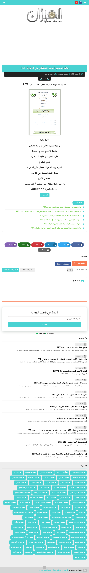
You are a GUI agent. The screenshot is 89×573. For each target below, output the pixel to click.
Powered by (50, 333)
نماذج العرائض (79, 557)
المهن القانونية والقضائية (42, 502)
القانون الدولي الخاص (57, 492)
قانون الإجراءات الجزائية (76, 522)
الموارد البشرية (24, 502)
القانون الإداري (79, 482)
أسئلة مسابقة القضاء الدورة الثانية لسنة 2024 (71, 418)
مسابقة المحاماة (52, 547)
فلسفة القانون (79, 517)
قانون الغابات (46, 532)
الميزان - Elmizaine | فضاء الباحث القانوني (52, 570)
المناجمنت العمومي (77, 502)
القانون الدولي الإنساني (76, 492)
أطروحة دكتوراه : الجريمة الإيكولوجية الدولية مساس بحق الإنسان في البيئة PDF (59, 454)
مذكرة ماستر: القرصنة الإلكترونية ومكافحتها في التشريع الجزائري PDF (60, 215)
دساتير (81, 512)
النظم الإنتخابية (9, 502)
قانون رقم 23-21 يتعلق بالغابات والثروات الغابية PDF (68, 406)
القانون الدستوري (59, 487)
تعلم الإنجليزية (79, 507)
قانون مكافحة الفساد (59, 537)
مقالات (28, 547)
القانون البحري (64, 482)
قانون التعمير (79, 527)
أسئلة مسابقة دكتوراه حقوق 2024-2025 (72, 442)
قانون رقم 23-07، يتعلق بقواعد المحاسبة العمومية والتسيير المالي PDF (62, 359)
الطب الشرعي (63, 477)
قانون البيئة (31, 522)
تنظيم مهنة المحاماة (48, 507)
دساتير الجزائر (69, 512)
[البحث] (4, 2)
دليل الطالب (55, 512)
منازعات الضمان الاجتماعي (43, 552)
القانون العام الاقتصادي (21, 492)
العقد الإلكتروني (48, 477)
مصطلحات (39, 547)
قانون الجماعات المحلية (48, 527)
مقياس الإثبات (15, 547)
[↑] (44, 567)
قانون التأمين (18, 522)
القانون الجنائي (20, 482)
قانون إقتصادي (41, 517)
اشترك (44, 324)
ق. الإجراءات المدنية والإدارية (60, 517)
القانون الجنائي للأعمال (76, 487)
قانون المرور (32, 532)
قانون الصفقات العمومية (76, 532)
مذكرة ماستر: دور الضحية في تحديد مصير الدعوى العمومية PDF (62, 207)
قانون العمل (59, 532)
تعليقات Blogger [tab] (79, 263)
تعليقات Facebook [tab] (63, 264)
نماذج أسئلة (16, 552)
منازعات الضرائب (63, 552)
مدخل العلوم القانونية (35, 542)
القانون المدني (64, 497)
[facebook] (80, 2)
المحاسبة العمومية (35, 497)
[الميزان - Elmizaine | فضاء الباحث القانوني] (44, 15)
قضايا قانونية (79, 542)
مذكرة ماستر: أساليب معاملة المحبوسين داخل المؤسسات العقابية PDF (60, 220)
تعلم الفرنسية (64, 507)
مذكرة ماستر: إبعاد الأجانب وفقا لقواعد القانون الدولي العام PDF (62, 224)
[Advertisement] (44, 45)
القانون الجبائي (35, 482)
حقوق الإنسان (33, 507)
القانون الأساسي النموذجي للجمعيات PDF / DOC (70, 371)
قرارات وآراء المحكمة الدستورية (21, 537)
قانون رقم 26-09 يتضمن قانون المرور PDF (72, 347)
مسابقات (80, 547)
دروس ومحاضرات (17, 507)
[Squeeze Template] (85, 570)
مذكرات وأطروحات (50, 74)
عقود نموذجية (41, 512)
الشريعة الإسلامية (78, 477)
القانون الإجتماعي (17, 477)
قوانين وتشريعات (64, 542)
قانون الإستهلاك (58, 522)
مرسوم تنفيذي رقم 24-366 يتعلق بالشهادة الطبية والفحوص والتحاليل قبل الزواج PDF (57, 430)
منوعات (27, 552)
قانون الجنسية (31, 527)
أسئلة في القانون (61, 472)
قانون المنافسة (19, 532)
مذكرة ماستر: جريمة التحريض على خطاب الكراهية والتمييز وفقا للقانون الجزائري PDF (56, 228)
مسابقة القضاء (68, 547)
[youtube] (76, 2)
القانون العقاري (79, 497)
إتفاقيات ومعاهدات (77, 472)
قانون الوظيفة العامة (77, 537)
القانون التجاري (49, 482)
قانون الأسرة (44, 522)
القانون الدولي (43, 487)
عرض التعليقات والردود (10, 270)
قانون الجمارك (65, 527)
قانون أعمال (27, 517)
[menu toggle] (85, 2)
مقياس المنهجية (78, 552)
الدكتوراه (16, 472)
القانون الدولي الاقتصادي (26, 487)
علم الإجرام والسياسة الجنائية (22, 512)
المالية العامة (50, 497)
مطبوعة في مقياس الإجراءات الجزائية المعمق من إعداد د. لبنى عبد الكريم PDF (60, 383)
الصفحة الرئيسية (63, 74)
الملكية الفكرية (20, 497)
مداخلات (50, 542)
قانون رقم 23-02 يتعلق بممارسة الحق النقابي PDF (69, 394)
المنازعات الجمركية (60, 502)
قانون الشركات (17, 527)
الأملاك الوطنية (29, 472)
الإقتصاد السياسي (45, 472)
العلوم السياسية (32, 477)
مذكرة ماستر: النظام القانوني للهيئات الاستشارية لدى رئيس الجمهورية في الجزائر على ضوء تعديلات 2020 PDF (48, 211)
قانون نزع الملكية (42, 537)
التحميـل (45, 195)
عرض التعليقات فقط (26, 270)
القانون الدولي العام (39, 492)
